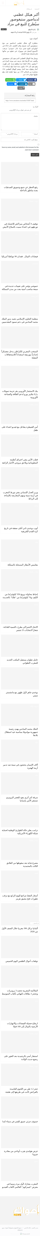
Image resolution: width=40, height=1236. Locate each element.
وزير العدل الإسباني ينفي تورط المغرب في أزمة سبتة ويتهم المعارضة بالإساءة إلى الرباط (20, 495)
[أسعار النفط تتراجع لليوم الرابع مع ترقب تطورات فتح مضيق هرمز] (20, 882)
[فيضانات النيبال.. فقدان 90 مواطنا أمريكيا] (20, 242)
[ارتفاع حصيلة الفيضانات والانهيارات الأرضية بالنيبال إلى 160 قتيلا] (20, 1009)
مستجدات (35, 263)
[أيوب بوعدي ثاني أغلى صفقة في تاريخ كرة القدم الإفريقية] (20, 514)
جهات (36, 165)
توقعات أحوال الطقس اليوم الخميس (22, 961)
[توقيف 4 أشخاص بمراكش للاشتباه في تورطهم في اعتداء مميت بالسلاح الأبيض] (20, 210)
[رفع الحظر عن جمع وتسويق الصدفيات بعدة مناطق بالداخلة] (20, 173)
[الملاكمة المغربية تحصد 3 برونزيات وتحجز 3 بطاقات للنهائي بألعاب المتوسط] (20, 977)
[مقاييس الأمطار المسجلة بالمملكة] (20, 551)
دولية (36, 234)
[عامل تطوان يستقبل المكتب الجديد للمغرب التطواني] (20, 646)
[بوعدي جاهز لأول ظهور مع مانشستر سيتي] (20, 678)
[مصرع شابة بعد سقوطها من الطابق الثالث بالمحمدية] (20, 849)
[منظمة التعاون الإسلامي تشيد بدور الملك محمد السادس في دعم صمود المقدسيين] (20, 305)
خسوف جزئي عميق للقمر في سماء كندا (20, 1121)
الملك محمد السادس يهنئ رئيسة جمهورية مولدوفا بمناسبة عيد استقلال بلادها (21, 732)
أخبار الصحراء (34, 437)
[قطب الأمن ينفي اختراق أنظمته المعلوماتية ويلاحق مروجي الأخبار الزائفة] (20, 446)
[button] (31, 80)
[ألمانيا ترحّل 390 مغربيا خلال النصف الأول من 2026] (20, 914)
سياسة (36, 604)
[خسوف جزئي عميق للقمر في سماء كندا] (20, 1107)
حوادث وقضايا (33, 201)
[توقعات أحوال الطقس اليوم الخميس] (20, 947)
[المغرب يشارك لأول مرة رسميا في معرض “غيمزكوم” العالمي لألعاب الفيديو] (20, 1170)
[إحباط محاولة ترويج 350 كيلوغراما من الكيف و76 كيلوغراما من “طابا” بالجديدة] (20, 580)
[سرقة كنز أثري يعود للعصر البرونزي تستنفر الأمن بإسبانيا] (20, 783)
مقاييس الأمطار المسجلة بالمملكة (23, 565)
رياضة (36, 329)
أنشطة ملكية (34, 706)
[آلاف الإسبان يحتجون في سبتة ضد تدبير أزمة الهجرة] (20, 751)
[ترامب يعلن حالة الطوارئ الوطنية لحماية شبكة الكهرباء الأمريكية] (20, 816)
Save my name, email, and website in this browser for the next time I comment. (20, 149)
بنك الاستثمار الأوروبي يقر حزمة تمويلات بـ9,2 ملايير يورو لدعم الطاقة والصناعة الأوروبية (20, 394)
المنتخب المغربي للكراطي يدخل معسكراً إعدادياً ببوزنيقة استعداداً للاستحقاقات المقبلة (19, 354)
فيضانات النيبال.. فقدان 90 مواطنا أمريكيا (20, 256)
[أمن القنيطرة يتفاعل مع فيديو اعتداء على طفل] (20, 413)
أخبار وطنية (34, 296)
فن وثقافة (3, 29)
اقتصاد (36, 873)
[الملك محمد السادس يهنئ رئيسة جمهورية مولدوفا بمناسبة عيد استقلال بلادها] (20, 715)
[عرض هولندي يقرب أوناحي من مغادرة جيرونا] (20, 1137)
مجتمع (36, 1161)
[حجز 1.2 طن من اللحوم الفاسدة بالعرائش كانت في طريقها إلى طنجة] (20, 1075)
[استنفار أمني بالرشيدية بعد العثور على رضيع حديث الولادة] (20, 1042)
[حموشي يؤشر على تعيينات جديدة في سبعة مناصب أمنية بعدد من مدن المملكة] (20, 272)
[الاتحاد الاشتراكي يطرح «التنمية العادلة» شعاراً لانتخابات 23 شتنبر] (20, 613)
